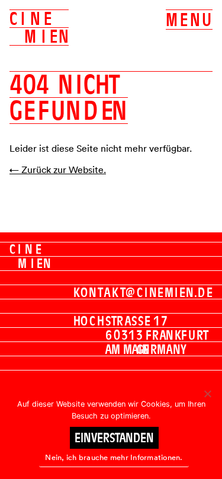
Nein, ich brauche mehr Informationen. (113, 457)
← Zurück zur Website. (57, 169)
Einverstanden (114, 437)
